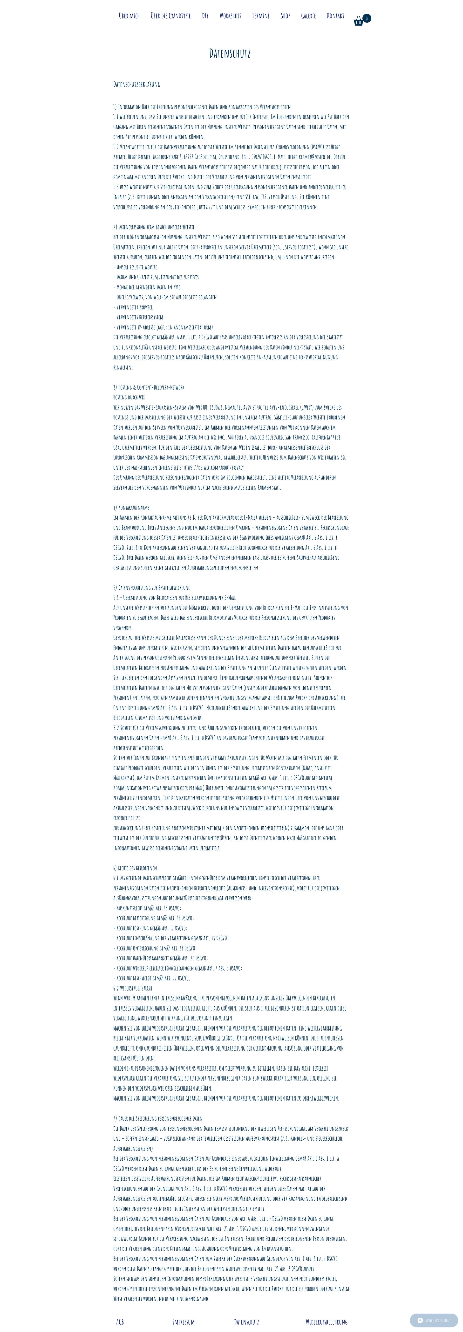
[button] (362, 20)
